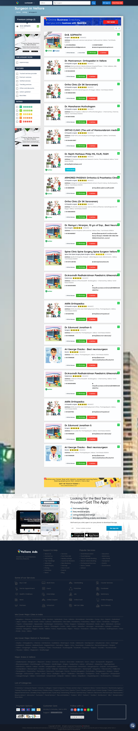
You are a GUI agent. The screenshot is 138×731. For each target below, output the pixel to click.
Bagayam (109, 662)
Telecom (90, 693)
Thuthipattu (90, 673)
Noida (97, 624)
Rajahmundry (61, 629)
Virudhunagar (44, 650)
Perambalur (79, 645)
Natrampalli (87, 669)
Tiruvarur (19, 650)
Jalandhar (81, 626)
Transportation (37, 690)
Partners (23, 605)
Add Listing (48, 558)
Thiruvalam (80, 673)
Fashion (85, 695)
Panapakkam (20, 671)
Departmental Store (22, 693)
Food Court (65, 690)
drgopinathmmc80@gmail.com (76, 47)
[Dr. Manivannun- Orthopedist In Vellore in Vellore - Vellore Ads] (53, 67)
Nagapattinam (49, 645)
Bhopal (29, 626)
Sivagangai (26, 648)
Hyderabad (58, 619)
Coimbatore (36, 619)
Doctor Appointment (27, 588)
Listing (25, 12)
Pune (65, 619)
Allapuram (40, 662)
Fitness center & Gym (73, 688)
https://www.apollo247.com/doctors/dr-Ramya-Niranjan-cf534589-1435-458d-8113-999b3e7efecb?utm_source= (105, 236)
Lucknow (48, 622)
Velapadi (60, 676)
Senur (43, 673)
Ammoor (55, 662)
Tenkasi (34, 648)
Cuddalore (55, 643)
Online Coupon (52, 600)
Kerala (30, 622)
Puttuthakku (90, 671)
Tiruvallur (101, 648)
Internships (51, 594)
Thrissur (76, 629)
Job (75, 594)
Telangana (115, 622)
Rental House (107, 693)
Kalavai (28, 666)
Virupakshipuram (93, 676)
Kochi (36, 622)
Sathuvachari (28, 673)
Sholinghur (56, 673)
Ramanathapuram (101, 645)
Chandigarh (55, 626)
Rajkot (70, 629)
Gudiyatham (73, 664)
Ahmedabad (80, 619)
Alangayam (32, 662)
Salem (18, 648)
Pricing (47, 568)
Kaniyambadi (61, 666)
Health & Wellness (26, 594)
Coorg (97, 619)
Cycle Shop (56, 693)
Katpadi (103, 666)
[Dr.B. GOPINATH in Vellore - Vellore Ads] (53, 41)
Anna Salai (70, 662)
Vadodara (93, 629)
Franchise (48, 570)
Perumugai (59, 671)
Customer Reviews (68, 561)
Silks (109, 695)
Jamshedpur (99, 626)
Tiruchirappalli (67, 648)
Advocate (30, 695)
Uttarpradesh (28, 624)
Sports (72, 690)
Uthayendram (115, 673)
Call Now (103, 52)
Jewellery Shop (35, 693)
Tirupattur (85, 648)
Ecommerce (106, 565)
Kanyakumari (100, 643)
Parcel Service (50, 695)
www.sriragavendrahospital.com (103, 47)
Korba (42, 622)
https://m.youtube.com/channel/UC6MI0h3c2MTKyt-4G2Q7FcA (107, 289)
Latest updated (25, 92)
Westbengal (48, 624)
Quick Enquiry (49, 565)
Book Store (50, 583)
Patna (53, 629)
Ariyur (92, 662)
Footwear (39, 695)
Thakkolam (71, 673)
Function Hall (25, 690)
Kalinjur (35, 666)
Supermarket (117, 690)
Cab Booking (78, 583)
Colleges (48, 688)
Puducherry (85, 622)
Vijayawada (38, 624)
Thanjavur (41, 648)
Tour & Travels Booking (89, 558)
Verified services (25, 81)
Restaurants (118, 693)
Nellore (47, 629)
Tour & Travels (81, 690)
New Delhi (66, 622)
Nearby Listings (66, 558)
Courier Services (107, 583)
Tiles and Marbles (63, 695)
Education (105, 554)
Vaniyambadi (51, 676)
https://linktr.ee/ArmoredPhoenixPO (103, 188)
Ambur (48, 662)
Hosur (121, 629)
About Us (48, 554)
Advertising (65, 693)
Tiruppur (93, 648)
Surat (99, 622)
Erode (18, 631)
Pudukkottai (89, 645)
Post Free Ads (117, 3)
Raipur (93, 622)
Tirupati (18, 624)
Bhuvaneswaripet (22, 664)
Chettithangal (35, 664)
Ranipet (112, 645)
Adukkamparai (21, 662)
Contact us (49, 556)
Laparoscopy (24, 62)
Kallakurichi (79, 643)
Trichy (66, 624)
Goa (102, 619)
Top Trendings (50, 561)
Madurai (19, 629)
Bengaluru (19, 619)
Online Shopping (107, 600)
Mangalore (27, 629)
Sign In (107, 3)
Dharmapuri (65, 643)
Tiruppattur (105, 673)
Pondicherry (76, 622)
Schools (41, 688)
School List (50, 605)
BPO (79, 695)
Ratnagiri (19, 673)
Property (57, 690)
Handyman (106, 561)
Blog (62, 573)
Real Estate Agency (115, 688)
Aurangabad (20, 626)
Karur (108, 643)
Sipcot (63, 673)
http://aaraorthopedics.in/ (101, 314)
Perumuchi (50, 671)
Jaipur (18, 622)
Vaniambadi (40, 676)
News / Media (85, 565)
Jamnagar (89, 626)
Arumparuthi (100, 662)
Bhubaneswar (38, 626)
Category (29, 3)
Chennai (28, 619)
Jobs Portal (106, 558)
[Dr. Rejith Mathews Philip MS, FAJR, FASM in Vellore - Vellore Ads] (53, 160)
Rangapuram (100, 671)
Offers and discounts (27, 88)
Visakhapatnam (112, 629)
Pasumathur (31, 671)
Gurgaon (73, 624)
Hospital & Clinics (89, 688)
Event (49, 588)
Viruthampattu (105, 676)
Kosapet (41, 669)
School (83, 568)
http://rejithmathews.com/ (74, 164)
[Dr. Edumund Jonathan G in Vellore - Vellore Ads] (53, 333)
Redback (86, 726)
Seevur (37, 673)
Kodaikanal (20, 645)
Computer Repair (30, 688)
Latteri (48, 669)
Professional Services (88, 563)
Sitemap (64, 565)
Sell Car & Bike (79, 605)
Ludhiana (116, 626)
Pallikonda (116, 669)
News (47, 573)
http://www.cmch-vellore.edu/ (102, 335)
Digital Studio (46, 693)
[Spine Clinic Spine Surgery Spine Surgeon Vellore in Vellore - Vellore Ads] (53, 257)
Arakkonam (79, 662)
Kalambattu (20, 666)
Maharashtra (57, 622)
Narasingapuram (75, 669)
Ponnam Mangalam (77, 671)
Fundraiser (105, 588)
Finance (73, 693)
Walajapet (116, 676)
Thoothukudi (56, 648)
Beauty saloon (20, 695)
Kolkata (71, 619)
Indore (74, 626)
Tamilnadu (105, 622)
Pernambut (41, 671)
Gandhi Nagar (56, 664)
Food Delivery (85, 556)
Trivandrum (85, 629)
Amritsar (117, 624)
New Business (66, 563)
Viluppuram (34, 650)
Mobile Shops (47, 690)
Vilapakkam (82, 676)
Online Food (78, 600)
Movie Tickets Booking (88, 561)
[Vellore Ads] (28, 45)
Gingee (65, 664)
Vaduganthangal (22, 676)
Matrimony (105, 556)
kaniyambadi (72, 666)
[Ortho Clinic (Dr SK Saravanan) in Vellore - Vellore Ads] (53, 90)
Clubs (110, 690)
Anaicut (62, 662)
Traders (73, 695)
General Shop (81, 693)
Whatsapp (92, 52)
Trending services (25, 84)
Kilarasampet (32, 669)
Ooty (23, 631)
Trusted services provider (28, 73)
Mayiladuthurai (37, 645)
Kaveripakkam (21, 669)
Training (17, 690)
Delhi (44, 619)
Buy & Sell (23, 583)
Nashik (41, 629)
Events (63, 570)
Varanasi (102, 629)
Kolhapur (108, 626)
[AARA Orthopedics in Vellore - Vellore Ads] (53, 310)
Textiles (93, 695)
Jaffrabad (89, 664)
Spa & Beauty (106, 605)
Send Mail (82, 52)
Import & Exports (59, 688)
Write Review (71, 52)
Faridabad (81, 624)
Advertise (48, 563)
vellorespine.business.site (101, 262)
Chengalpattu (28, 643)
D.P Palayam (46, 664)
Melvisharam (63, 669)
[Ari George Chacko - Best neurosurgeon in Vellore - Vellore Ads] (53, 355)
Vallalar (32, 676)
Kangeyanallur (51, 666)
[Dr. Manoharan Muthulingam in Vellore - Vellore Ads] (53, 112)
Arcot (87, 662)
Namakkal (59, 645)
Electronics (98, 693)
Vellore (29, 631)
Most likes (23, 95)
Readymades (117, 695)
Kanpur (24, 622)
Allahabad (109, 624)
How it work (65, 568)
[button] (133, 726)
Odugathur (96, 669)
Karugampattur (93, 666)
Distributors (102, 695)
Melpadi (55, 669)
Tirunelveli (77, 648)
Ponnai (67, 671)
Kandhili (41, 666)
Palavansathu (106, 669)
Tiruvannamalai (111, 648)
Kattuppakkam (112, 666)
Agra (102, 624)
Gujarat (107, 619)
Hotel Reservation (87, 554)
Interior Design (102, 690)
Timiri (97, 673)
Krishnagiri (114, 643)
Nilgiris (67, 645)
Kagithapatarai (109, 664)
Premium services (25, 77)
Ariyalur (18, 643)
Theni (49, 648)
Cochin (62, 626)
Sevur (49, 673)
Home (18, 12)
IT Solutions (19, 688)
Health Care (91, 690)
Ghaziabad (90, 624)
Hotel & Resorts (101, 688)
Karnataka (89, 619)
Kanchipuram (89, 643)
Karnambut (82, 666)
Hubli (68, 626)
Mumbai (50, 619)
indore (82, 664)
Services (64, 554)
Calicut (46, 626)
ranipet (116, 671)
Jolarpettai (98, 664)
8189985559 (56, 712)
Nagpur (34, 629)
